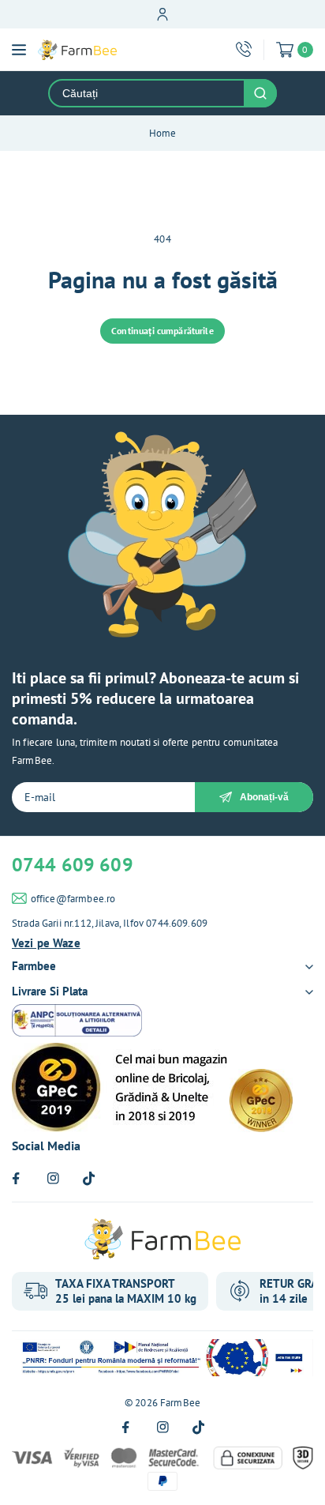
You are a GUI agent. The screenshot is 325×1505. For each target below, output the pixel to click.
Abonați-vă (264, 797)
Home (163, 133)
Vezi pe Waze (46, 942)
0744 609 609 (72, 864)
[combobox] (146, 93)
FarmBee (180, 1402)
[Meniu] (19, 49)
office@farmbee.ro (73, 898)
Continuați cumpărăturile (162, 331)
